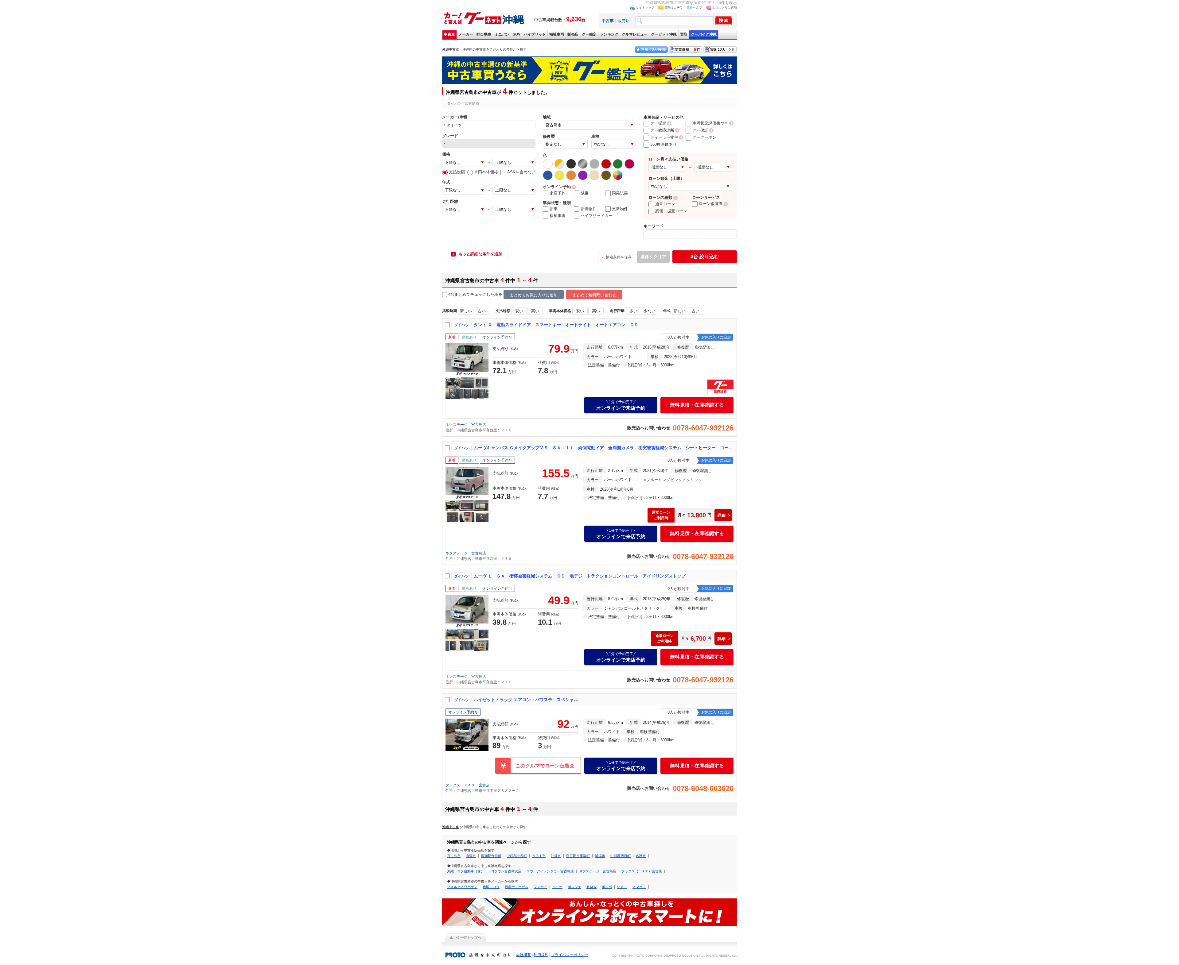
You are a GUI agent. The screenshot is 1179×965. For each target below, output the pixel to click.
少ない (650, 311)
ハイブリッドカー (597, 215)
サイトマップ (645, 7)
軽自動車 (484, 34)
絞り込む (705, 256)
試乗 (585, 193)
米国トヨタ (491, 887)
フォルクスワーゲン (462, 887)
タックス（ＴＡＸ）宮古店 (468, 785)
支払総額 (457, 172)
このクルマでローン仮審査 (545, 765)
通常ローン (665, 204)
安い (519, 311)
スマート (639, 887)
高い (535, 311)
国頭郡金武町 (491, 856)
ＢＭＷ (591, 887)
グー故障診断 (662, 130)
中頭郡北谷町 (517, 856)
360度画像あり (663, 144)
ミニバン (502, 34)
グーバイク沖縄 (704, 34)
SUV (516, 34)
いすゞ (622, 887)
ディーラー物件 (664, 137)
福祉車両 (556, 34)
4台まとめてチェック (467, 294)
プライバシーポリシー (569, 955)
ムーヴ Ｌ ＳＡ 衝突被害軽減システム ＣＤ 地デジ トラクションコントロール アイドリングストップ (580, 576)
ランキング (609, 34)
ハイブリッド (535, 34)
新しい (466, 311)
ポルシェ (574, 887)
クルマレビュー (635, 34)
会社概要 (523, 955)
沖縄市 (556, 856)
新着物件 (589, 209)
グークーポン (704, 137)
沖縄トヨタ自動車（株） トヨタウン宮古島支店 (484, 871)
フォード (540, 887)
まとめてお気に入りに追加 (534, 295)
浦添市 (600, 856)
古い (482, 311)
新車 (554, 209)
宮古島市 (454, 856)
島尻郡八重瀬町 (578, 856)
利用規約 (541, 955)
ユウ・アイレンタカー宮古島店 (550, 871)
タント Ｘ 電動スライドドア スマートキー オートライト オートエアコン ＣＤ (556, 324)
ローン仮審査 (711, 203)
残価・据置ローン (671, 211)
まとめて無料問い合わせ (594, 295)
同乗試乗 (620, 193)
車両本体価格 (486, 172)
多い (633, 311)
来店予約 (558, 193)
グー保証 (700, 130)
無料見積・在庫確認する (697, 404)
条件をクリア (653, 256)
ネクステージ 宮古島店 (466, 425)
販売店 (624, 20)
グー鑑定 (589, 34)
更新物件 (620, 209)
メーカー (465, 34)
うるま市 (539, 856)
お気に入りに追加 (724, 7)
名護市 (641, 856)
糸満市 (471, 856)
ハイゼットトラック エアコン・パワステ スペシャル (526, 699)
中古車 (449, 34)
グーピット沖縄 (664, 34)
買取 (683, 34)
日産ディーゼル (516, 887)
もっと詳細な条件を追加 (480, 254)
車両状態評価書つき (710, 123)
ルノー (557, 887)
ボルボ (607, 887)
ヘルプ (697, 7)
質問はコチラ (673, 7)
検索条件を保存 (619, 257)
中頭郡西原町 (620, 856)
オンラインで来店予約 (620, 405)
